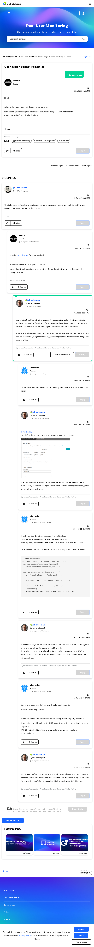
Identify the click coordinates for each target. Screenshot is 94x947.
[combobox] (47, 39)
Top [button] (6, 871)
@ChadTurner (22, 255)
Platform (23, 57)
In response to (30, 242)
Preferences (81, 942)
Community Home (9, 57)
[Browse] (10, 13)
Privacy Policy (24, 935)
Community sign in (83, 13)
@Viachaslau (26, 432)
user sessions (64, 141)
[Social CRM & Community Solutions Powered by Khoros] (86, 872)
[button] (81, 929)
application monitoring (21, 141)
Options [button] (87, 57)
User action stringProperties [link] (60, 57)
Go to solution (75, 75)
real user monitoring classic (44, 141)
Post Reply (77, 809)
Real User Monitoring (38, 57)
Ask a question (12, 820)
